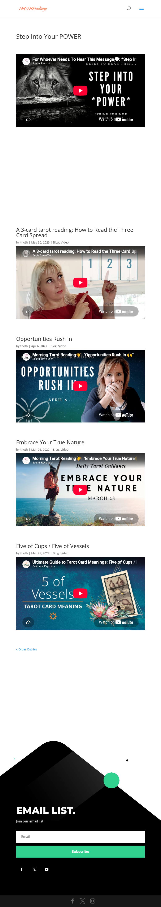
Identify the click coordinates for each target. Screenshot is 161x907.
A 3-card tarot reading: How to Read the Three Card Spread (74, 232)
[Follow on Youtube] (46, 869)
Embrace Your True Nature (50, 442)
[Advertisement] (80, 172)
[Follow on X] (34, 869)
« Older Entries (26, 649)
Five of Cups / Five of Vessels (52, 546)
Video (65, 242)
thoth (24, 242)
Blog (56, 242)
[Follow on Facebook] (21, 869)
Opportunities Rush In (44, 339)
